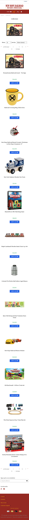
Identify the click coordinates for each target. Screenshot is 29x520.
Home (2, 15)
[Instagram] (4, 489)
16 (11, 471)
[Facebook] (1, 489)
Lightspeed (9, 517)
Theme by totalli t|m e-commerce (20, 517)
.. (8, 471)
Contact (25, 1)
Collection (8, 15)
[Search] (18, 11)
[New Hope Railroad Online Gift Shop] (14, 7)
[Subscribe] (27, 480)
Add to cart (14, 83)
